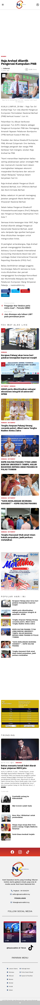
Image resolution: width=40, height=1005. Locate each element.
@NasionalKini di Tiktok (16, 948)
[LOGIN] (37, 4)
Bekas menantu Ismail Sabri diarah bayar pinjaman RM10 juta (18, 766)
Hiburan (19, 762)
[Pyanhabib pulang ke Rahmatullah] (6, 799)
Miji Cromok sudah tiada (22, 806)
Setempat (5, 386)
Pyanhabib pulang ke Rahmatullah (20, 797)
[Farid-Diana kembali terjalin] (6, 837)
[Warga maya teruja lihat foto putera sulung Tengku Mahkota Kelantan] (6, 827)
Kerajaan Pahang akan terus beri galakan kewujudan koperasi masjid (19, 356)
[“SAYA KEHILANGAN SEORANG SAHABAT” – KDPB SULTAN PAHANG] (20, 485)
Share (4, 75)
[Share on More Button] (20, 1003)
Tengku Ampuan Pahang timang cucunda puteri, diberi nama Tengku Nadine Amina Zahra (19, 428)
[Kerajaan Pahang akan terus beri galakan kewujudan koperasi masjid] (20, 339)
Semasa (4, 352)
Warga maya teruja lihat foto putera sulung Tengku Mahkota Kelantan (24, 827)
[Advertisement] (20, 30)
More (3, 787)
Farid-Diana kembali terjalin (23, 834)
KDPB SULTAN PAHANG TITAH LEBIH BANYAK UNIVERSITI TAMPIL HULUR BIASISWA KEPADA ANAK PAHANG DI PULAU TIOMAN (19, 466)
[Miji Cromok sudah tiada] (6, 808)
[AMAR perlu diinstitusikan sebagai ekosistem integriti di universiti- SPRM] (20, 373)
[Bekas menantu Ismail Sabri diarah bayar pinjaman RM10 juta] (20, 749)
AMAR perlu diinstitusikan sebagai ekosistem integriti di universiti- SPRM (18, 391)
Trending (3, 330)
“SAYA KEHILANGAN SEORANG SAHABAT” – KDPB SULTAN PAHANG (19, 502)
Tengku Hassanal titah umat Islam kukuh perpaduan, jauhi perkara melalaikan (18, 537)
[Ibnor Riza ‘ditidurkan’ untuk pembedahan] (6, 818)
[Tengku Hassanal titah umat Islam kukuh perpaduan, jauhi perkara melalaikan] (20, 519)
